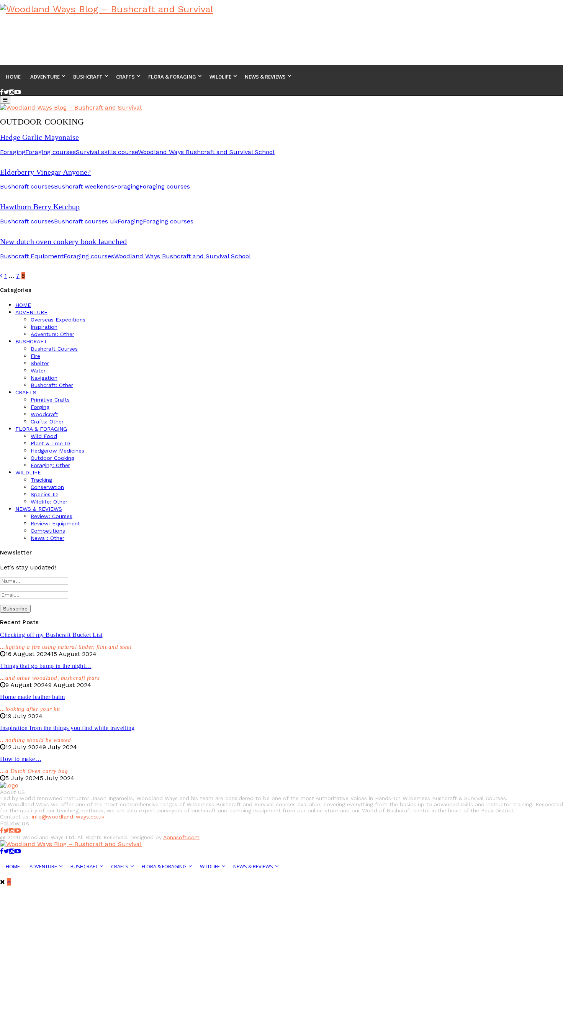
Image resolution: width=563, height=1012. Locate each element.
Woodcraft (44, 414)
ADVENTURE (31, 312)
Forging (40, 407)
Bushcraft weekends (84, 186)
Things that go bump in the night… (46, 666)
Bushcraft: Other (52, 385)
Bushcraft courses (27, 186)
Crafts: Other (47, 421)
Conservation (47, 487)
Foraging (12, 152)
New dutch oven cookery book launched (63, 241)
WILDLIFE (28, 472)
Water (38, 370)
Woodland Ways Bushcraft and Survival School (206, 152)
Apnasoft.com (181, 837)
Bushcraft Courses (54, 349)
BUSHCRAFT (31, 341)
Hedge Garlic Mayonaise (39, 137)
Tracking (41, 480)
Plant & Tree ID (50, 443)
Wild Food (44, 436)
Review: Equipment (55, 523)
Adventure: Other (52, 334)
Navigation (44, 378)
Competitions (48, 531)
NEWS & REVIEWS (38, 509)
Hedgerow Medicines (57, 451)
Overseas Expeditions (58, 320)
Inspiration (44, 327)
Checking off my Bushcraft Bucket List (51, 634)
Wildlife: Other (49, 502)
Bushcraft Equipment (32, 256)
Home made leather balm (32, 697)
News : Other (47, 538)
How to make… (20, 759)
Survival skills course (107, 152)
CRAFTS (25, 392)
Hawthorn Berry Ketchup (40, 206)
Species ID (44, 494)
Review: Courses (51, 516)
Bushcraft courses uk (86, 221)
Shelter (40, 363)
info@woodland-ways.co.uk (68, 817)
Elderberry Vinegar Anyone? (45, 172)
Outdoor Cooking (52, 458)
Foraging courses (50, 152)
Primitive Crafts (50, 400)
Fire (35, 356)
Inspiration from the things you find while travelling (67, 728)
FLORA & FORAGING (41, 429)
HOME (23, 305)
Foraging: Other (50, 465)
